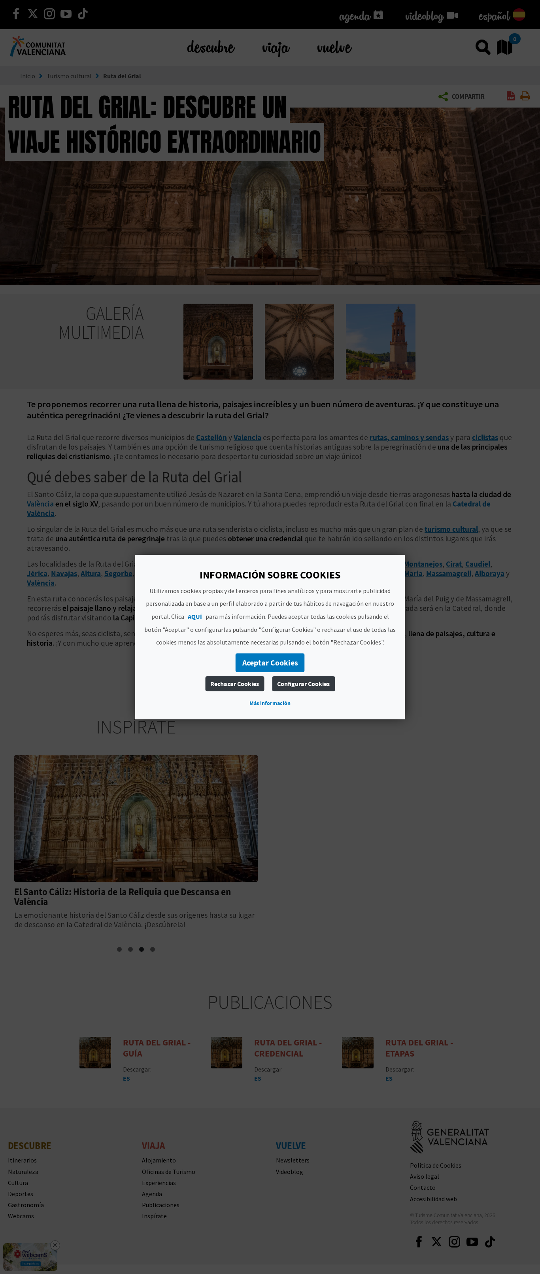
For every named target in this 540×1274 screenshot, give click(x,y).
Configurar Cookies (303, 684)
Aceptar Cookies (270, 662)
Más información (270, 703)
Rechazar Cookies (234, 684)
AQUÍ (195, 616)
